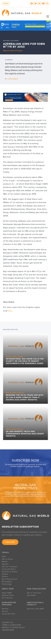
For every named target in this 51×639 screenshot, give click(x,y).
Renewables (7, 582)
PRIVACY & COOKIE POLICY (13, 628)
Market (5, 562)
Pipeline (5, 564)
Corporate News (9, 569)
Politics (5, 577)
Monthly (5, 609)
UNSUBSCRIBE (8, 630)
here (10, 310)
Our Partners (7, 598)
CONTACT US (7, 623)
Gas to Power (7, 559)
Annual (5, 611)
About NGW (7, 593)
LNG (3, 557)
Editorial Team (8, 595)
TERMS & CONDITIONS (11, 625)
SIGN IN (5, 3)
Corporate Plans (8, 614)
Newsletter (31, 595)
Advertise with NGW (35, 609)
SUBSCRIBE (10, 542)
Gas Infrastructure (9, 579)
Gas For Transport (9, 567)
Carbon (5, 574)
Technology (7, 584)
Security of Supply (9, 572)
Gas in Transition (34, 593)
